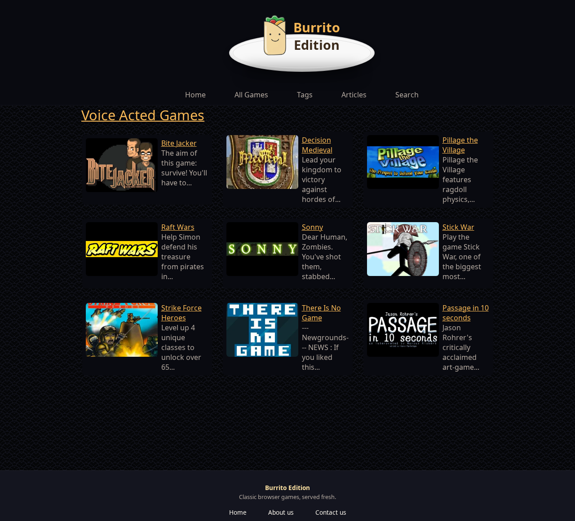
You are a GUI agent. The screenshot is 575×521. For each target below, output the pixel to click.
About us (281, 512)
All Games (251, 95)
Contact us (330, 512)
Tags (305, 95)
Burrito (316, 27)
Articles (354, 95)
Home (195, 95)
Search (407, 95)
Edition (317, 44)
